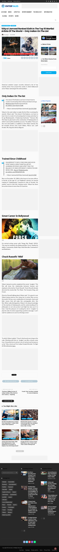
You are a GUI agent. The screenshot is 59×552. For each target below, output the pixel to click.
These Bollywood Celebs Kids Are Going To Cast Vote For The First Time (52, 498)
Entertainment (27, 12)
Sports (11, 16)
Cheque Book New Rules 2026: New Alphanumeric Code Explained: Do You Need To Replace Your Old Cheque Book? (10, 444)
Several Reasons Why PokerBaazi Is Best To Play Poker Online (52, 474)
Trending (13, 25)
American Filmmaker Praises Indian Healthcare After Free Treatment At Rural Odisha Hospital (48, 108)
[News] (52, 49)
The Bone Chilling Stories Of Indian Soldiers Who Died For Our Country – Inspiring (10, 393)
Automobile (11, 481)
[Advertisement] (40, 6)
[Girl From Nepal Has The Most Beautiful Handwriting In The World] (44, 507)
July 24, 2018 (32, 175)
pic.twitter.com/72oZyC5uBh (14, 105)
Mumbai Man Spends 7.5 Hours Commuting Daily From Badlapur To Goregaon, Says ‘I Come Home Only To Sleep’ (29, 424)
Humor (14, 492)
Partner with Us (34, 550)
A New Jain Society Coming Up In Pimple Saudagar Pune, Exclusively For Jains (52, 486)
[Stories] (52, 53)
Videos (4, 512)
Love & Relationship (7, 502)
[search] (56, 1)
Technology (37, 12)
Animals (4, 481)
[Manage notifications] (55, 548)
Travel (4, 418)
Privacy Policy (47, 550)
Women (10, 512)
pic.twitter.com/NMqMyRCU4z (15, 172)
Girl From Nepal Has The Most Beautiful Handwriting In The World (52, 510)
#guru (16, 170)
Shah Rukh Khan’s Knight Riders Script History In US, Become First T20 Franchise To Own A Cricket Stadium (48, 115)
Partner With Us (16, 1)
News (10, 12)
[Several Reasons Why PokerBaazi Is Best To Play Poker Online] (44, 473)
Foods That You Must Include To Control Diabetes (30, 392)
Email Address (44, 64)
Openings (10, 1)
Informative (48, 12)
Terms (41, 550)
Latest (10, 497)
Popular (9, 504)
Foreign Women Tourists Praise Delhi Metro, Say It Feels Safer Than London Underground (29, 443)
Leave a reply (7, 401)
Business (4, 484)
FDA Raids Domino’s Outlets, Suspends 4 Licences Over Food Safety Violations (48, 120)
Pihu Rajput (6, 34)
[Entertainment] (44, 49)
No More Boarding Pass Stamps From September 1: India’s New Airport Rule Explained (10, 423)
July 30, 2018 (32, 108)
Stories (24, 418)
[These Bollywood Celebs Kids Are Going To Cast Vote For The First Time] (44, 496)
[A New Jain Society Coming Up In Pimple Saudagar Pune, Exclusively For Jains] (44, 483)
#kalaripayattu (10, 103)
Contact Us (54, 550)
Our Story (4, 1)
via (36, 54)
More (16, 16)
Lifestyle (17, 12)
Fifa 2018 (4, 489)
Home (5, 12)
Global (4, 16)
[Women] (44, 53)
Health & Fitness (6, 492)
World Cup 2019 (6, 515)
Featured (10, 487)
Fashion (4, 487)
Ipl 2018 (4, 497)
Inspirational (13, 494)
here (13, 346)
